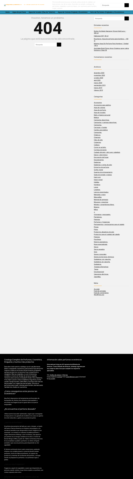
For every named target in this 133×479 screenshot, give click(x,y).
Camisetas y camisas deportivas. (105, 122)
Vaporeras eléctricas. (101, 274)
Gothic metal (98, 170)
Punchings (97, 239)
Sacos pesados (99, 249)
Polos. (96, 229)
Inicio (8, 12)
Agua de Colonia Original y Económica (72, 12)
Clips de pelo (98, 140)
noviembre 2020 (99, 75)
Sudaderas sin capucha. (102, 262)
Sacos (96, 247)
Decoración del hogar (101, 157)
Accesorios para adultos (102, 105)
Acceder (97, 289)
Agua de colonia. (99, 108)
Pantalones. (98, 217)
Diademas (97, 162)
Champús (97, 137)
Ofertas (65, 375)
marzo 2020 (98, 83)
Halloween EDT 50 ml (101, 36)
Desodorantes (99, 160)
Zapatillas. (97, 277)
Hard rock (97, 177)
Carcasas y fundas (100, 127)
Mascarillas (98, 197)
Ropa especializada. (100, 244)
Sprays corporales (100, 254)
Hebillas (96, 182)
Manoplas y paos (100, 195)
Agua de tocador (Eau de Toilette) (42, 12)
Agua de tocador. (100, 113)
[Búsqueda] (126, 5)
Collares (97, 145)
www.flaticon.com (72, 377)
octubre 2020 (98, 78)
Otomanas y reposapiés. (102, 215)
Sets (95, 252)
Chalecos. (97, 135)
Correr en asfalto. (100, 147)
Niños (96, 210)
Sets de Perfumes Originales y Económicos (107, 12)
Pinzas (96, 227)
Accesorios (98, 103)
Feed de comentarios (101, 293)
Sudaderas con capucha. (102, 259)
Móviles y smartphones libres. (104, 205)
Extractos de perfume (101, 167)
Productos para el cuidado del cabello (107, 234)
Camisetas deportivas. (101, 120)
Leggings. (97, 190)
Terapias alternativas (101, 267)
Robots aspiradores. (101, 242)
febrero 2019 (98, 90)
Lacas (96, 187)
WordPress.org (99, 295)
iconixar (59, 377)
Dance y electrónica (100, 155)
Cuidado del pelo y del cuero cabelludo (107, 152)
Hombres (97, 185)
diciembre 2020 (99, 73)
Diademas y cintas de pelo (103, 165)
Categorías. (98, 132)
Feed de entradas (100, 291)
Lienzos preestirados (101, 192)
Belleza (96, 117)
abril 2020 (97, 80)
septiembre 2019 (99, 85)
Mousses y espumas (101, 202)
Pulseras (97, 237)
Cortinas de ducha (100, 150)
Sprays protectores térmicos (104, 257)
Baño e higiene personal (102, 115)
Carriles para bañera (101, 130)
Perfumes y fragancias (102, 222)
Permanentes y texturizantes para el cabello (109, 224)
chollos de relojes (55, 375)
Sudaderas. (98, 264)
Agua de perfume (19, 12)
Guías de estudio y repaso (103, 175)
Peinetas (97, 219)
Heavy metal (98, 180)
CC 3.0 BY (52, 378)
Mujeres (96, 207)
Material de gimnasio (101, 200)
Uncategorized (99, 272)
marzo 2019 (98, 88)
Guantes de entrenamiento (103, 172)
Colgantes (97, 142)
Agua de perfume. (100, 110)
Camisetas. (98, 125)
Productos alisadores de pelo (104, 232)
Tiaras (96, 269)
